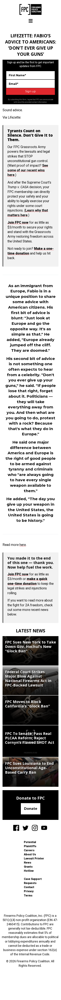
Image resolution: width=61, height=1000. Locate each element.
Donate (30, 809)
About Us (30, 854)
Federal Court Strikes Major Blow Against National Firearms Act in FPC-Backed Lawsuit (28, 678)
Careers (29, 850)
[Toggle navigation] (31, 21)
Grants (28, 866)
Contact (29, 887)
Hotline (29, 870)
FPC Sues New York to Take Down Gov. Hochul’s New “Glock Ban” (30, 646)
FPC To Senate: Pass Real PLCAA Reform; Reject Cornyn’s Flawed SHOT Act (29, 738)
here (22, 545)
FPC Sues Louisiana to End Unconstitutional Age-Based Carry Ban (29, 768)
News (27, 862)
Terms (28, 895)
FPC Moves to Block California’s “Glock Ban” (27, 703)
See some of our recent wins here (27, 170)
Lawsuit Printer (34, 858)
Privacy (29, 891)
